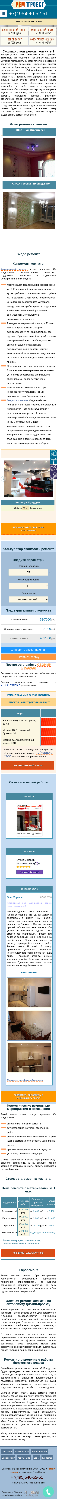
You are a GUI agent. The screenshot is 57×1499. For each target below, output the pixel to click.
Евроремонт (8, 1458)
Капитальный (22, 1451)
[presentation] (3, 479)
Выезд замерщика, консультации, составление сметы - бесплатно (22, 1242)
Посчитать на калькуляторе (28, 1253)
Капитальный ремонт (14, 269)
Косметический (40, 1451)
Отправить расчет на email (28, 649)
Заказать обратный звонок (27, 765)
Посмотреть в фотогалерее (28, 529)
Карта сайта (24, 1458)
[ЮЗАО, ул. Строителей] (29, 157)
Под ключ (7, 1451)
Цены (36, 1458)
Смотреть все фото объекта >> (25, 1080)
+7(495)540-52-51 (28, 13)
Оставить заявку (28, 657)
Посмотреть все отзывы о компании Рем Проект (28, 1096)
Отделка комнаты (17, 400)
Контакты (47, 1458)
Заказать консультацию (28, 22)
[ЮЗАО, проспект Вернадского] (29, 210)
